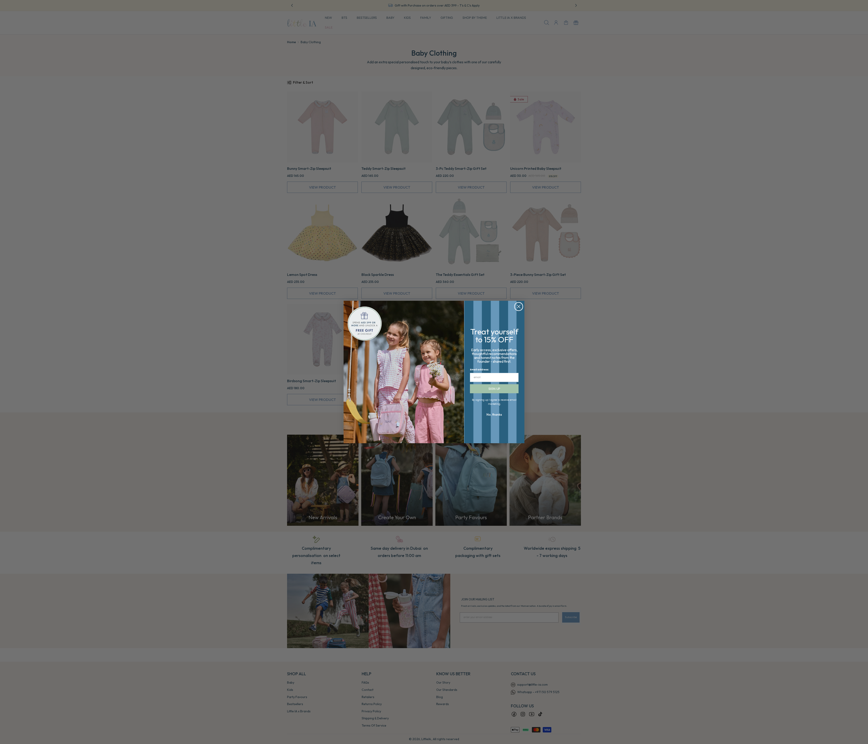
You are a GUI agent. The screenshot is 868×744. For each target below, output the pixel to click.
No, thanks (494, 414)
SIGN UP (494, 388)
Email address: (479, 369)
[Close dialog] (519, 306)
